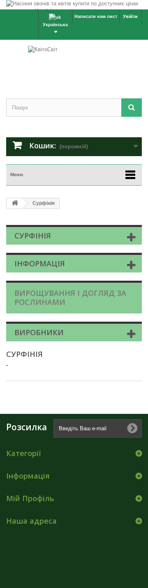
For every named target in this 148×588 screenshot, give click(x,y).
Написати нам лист (95, 16)
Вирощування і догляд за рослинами (70, 297)
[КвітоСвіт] (74, 62)
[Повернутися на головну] (15, 203)
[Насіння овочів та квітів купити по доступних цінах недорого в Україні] (74, 4)
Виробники (39, 332)
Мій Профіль (30, 498)
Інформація (39, 263)
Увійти (130, 16)
